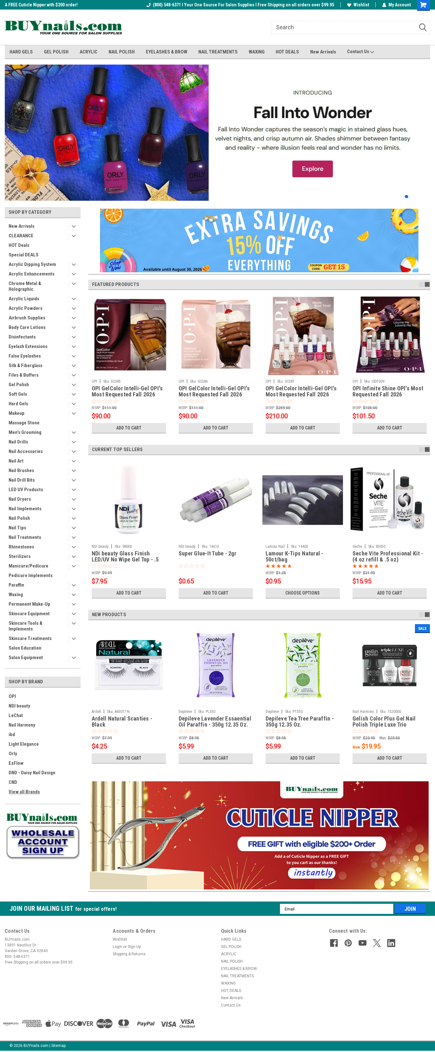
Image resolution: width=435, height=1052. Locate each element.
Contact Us (358, 51)
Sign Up (134, 946)
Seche (357, 546)
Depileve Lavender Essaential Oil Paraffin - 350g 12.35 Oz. (215, 721)
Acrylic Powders (25, 308)
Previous (11, 127)
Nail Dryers (20, 499)
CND (13, 782)
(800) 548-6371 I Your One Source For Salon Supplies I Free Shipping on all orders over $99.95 (243, 4)
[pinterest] (348, 943)
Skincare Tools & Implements (25, 626)
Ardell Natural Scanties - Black (122, 721)
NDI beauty (19, 706)
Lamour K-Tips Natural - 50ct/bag (295, 556)
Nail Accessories (26, 451)
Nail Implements (25, 509)
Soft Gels (18, 394)
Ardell (96, 711)
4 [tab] (419, 197)
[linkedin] (391, 943)
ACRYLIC (88, 52)
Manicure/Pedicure (28, 566)
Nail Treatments (25, 537)
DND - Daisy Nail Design (32, 773)
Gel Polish (19, 384)
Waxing (16, 594)
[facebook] (334, 943)
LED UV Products (26, 489)
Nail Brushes (21, 470)
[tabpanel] (217, 133)
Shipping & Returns (129, 954)
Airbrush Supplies (27, 318)
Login (117, 946)
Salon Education (25, 648)
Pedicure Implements (31, 575)
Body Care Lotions (27, 327)
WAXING (257, 52)
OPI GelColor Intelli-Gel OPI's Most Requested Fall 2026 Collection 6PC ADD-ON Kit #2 (215, 391)
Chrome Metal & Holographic (25, 286)
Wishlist (361, 4)
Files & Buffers (24, 375)
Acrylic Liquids (24, 299)
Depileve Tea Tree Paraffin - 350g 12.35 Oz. (300, 721)
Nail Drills (18, 442)
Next (423, 127)
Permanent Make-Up (29, 604)
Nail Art (16, 461)
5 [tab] (425, 197)
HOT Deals (19, 245)
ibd (12, 734)
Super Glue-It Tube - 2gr (207, 553)
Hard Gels (18, 404)
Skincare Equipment (29, 614)
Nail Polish (19, 518)
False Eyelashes (25, 356)
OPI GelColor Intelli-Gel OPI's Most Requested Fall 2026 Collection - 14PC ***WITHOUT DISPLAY (301, 391)
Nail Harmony (22, 725)
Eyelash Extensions (28, 346)
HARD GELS (21, 52)
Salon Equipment (26, 657)
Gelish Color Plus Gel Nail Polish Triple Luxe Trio (384, 721)
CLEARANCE (21, 236)
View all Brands (24, 792)
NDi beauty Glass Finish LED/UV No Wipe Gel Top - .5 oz (125, 556)
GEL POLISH (56, 52)
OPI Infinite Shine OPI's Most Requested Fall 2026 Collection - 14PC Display (388, 391)
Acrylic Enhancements (31, 274)
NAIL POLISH (122, 52)
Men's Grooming (25, 432)
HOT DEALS (287, 52)
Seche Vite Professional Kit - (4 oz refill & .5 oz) (388, 556)
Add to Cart (128, 427)
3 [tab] (413, 197)
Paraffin (16, 585)
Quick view (215, 536)
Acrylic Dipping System (32, 264)
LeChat (16, 715)
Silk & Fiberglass (25, 365)
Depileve (185, 711)
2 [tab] (406, 197)
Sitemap (58, 1045)
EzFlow (16, 763)
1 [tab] (400, 197)
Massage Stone (24, 423)
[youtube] (363, 943)
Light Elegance (24, 744)
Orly (13, 753)
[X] (377, 943)
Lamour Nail (275, 546)
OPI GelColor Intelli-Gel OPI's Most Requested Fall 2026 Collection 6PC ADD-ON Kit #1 (128, 391)
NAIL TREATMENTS (218, 52)
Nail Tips (17, 528)
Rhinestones (21, 547)
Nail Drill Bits (22, 480)
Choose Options (302, 593)
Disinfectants (22, 337)
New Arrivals (323, 52)
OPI (12, 696)
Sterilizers (20, 556)
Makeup (17, 413)
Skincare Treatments (30, 638)
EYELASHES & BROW (166, 52)
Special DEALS (24, 255)
